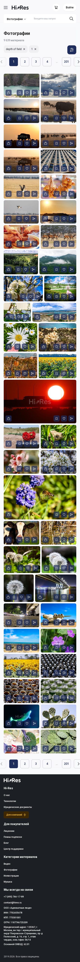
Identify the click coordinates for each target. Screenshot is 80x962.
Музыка (8, 881)
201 (66, 61)
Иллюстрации (11, 875)
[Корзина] (56, 7)
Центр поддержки (13, 849)
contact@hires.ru (13, 902)
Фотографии (15, 19)
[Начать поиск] (71, 18)
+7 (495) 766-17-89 (14, 896)
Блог (6, 843)
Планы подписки (13, 837)
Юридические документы (18, 807)
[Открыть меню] (6, 7)
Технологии (10, 801)
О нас (7, 795)
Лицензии (9, 831)
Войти (69, 7)
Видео (7, 864)
